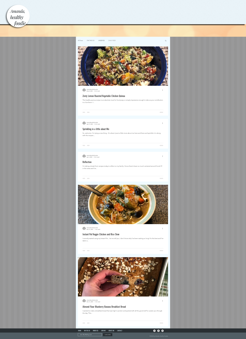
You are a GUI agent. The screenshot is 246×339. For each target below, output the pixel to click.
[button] (166, 41)
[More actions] (163, 90)
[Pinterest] (154, 331)
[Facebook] (158, 331)
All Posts (80, 40)
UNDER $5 (101, 40)
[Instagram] (162, 331)
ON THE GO (90, 40)
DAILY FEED (112, 40)
